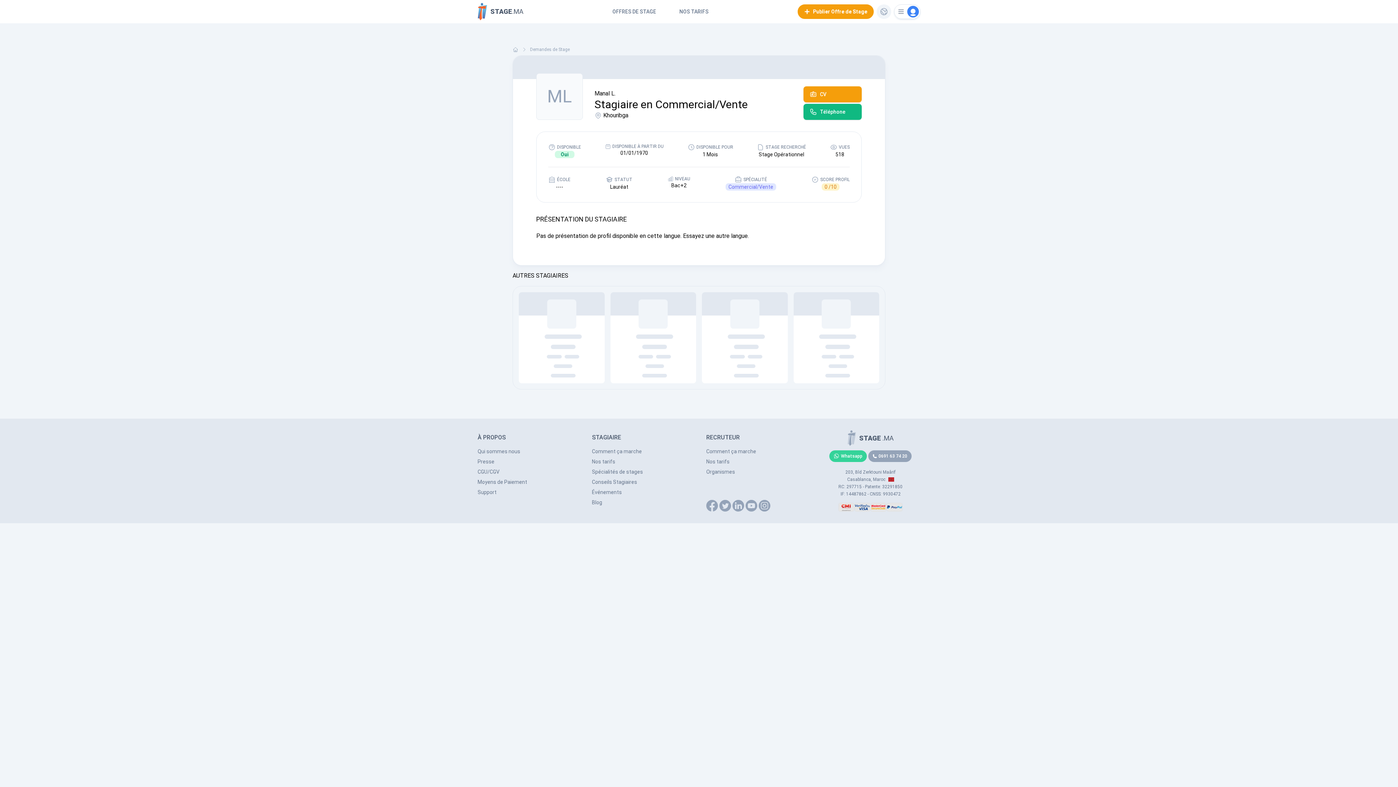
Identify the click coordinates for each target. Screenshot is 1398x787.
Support (487, 492)
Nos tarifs (693, 12)
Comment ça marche (617, 451)
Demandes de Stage (550, 49)
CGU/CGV (488, 472)
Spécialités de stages (617, 472)
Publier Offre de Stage (840, 12)
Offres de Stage (634, 12)
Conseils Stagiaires (614, 482)
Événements (607, 492)
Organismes (720, 472)
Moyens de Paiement (502, 482)
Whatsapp (851, 456)
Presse (486, 462)
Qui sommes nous (499, 451)
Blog (597, 502)
